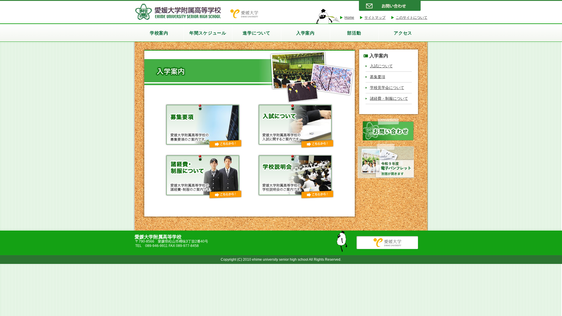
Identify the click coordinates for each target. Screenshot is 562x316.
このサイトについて (411, 18)
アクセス (403, 32)
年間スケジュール (207, 32)
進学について (256, 32)
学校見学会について (387, 87)
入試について (381, 66)
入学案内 (305, 32)
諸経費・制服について (389, 98)
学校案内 (159, 32)
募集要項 (377, 77)
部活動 (354, 32)
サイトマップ (374, 18)
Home (349, 18)
